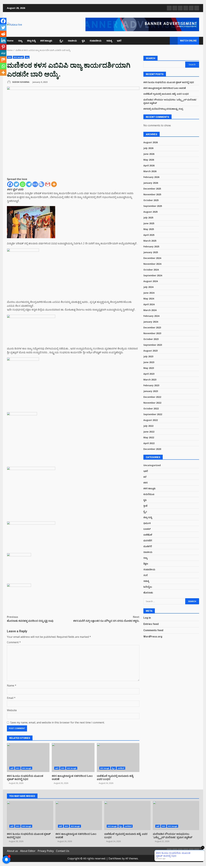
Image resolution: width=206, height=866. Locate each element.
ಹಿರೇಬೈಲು (147, 586)
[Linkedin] (3, 40)
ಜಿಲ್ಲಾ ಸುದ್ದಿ (31, 40)
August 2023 (150, 350)
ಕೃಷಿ (83, 40)
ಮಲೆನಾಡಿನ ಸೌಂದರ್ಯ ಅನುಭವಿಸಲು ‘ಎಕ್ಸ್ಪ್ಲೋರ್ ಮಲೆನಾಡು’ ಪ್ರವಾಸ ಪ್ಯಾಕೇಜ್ (176, 815)
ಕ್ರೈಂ (61, 40)
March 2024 (149, 310)
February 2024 (151, 315)
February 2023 (151, 385)
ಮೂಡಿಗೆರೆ (147, 546)
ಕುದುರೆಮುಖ (148, 494)
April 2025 (148, 234)
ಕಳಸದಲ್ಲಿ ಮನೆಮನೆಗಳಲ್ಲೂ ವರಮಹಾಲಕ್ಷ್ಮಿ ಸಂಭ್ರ (163, 108)
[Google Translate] (41, 184)
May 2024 (148, 298)
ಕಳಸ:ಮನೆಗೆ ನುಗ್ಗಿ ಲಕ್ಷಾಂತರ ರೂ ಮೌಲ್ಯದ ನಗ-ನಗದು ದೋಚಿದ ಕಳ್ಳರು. (106, 618)
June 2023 (148, 362)
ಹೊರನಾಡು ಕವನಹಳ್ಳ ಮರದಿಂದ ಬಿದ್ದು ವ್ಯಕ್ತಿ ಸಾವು (30, 618)
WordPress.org (152, 636)
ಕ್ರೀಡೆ (145, 505)
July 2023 (148, 356)
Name (11, 685)
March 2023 (149, 379)
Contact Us (62, 851)
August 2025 (150, 211)
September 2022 (152, 414)
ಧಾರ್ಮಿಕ (147, 523)
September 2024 (152, 275)
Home (10, 40)
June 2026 (148, 153)
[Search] (166, 41)
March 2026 (149, 171)
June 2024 (148, 292)
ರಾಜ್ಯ (20, 40)
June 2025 (148, 223)
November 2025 (152, 194)
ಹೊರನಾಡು (148, 592)
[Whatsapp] (22, 184)
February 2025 (151, 246)
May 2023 (148, 368)
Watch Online (188, 40)
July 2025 (148, 217)
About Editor (27, 851)
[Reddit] (3, 34)
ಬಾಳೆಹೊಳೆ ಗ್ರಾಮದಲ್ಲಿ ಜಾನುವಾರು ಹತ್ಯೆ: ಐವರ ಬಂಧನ (118, 757)
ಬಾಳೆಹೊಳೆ (121, 768)
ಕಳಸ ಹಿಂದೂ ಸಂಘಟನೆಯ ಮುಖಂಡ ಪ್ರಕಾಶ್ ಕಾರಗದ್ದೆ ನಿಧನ (28, 757)
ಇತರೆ (119, 40)
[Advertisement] (142, 24)
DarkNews (114, 858)
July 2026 (148, 148)
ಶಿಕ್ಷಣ (145, 563)
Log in (147, 617)
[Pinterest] (3, 47)
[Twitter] (16, 184)
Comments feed (153, 630)
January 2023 (150, 391)
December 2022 (152, 396)
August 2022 (150, 420)
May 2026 (148, 159)
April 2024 (148, 304)
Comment (14, 642)
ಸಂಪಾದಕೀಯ (96, 40)
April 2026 (148, 165)
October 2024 (151, 269)
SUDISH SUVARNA (20, 82)
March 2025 (149, 240)
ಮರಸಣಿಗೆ (147, 540)
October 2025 (151, 200)
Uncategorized (152, 465)
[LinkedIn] (196, 8)
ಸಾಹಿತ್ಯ (109, 40)
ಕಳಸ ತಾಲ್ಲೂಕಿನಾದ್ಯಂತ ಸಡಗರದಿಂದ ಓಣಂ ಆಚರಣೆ (73, 757)
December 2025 (152, 188)
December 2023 (152, 327)
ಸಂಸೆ (145, 575)
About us (12, 851)
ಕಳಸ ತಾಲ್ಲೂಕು (46, 40)
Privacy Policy (46, 851)
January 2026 (150, 182)
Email (11, 698)
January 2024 (150, 321)
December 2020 (152, 449)
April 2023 (148, 373)
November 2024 (152, 263)
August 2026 (150, 142)
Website (12, 710)
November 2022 (152, 402)
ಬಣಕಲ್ (147, 528)
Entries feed (151, 624)
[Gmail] (48, 184)
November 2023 (152, 333)
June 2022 (148, 431)
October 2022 (151, 408)
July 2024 (148, 287)
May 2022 (148, 437)
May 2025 (148, 229)
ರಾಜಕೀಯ (72, 40)
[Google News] (35, 184)
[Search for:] (164, 601)
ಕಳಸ (9, 57)
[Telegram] (29, 184)
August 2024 (150, 281)
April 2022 (148, 443)
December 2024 (152, 258)
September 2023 (152, 344)
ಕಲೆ (144, 476)
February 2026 (151, 177)
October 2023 (151, 339)
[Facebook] (10, 184)
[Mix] (3, 59)
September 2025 (152, 205)
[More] (54, 184)
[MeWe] (3, 53)
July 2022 (148, 425)
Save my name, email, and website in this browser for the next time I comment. (57, 722)
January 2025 (150, 252)
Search (150, 58)
